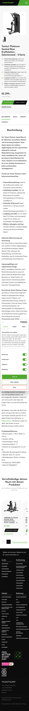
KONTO (17, 602)
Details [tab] (15, 326)
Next (9, 542)
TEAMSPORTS (4, 642)
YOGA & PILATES (5, 613)
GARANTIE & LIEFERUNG (21, 615)
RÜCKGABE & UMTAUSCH (21, 626)
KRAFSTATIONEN (19, 575)
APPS (17, 617)
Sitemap (24, 703)
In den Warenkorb (8, 102)
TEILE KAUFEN (19, 612)
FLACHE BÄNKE (19, 572)
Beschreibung (6, 116)
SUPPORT (4, 611)
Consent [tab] (5, 326)
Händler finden (6, 107)
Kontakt (4, 692)
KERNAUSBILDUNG (6, 628)
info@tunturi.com (7, 690)
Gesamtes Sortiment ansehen (19, 542)
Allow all (14, 376)
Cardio (4, 560)
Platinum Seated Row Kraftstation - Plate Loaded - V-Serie (11, 520)
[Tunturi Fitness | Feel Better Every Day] (8, 2)
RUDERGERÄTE (5, 574)
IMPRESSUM (18, 635)
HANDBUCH (5, 122)
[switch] (25, 359)
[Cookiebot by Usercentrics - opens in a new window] (20, 322)
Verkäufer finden (11, 530)
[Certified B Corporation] (14, 672)
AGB (17, 620)
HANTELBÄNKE (19, 585)
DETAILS (15, 116)
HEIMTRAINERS (5, 563)
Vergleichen (9, 534)
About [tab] (24, 326)
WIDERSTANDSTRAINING (7, 604)
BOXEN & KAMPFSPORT (7, 637)
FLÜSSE (3, 644)
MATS (3, 619)
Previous (4, 542)
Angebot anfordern (20, 102)
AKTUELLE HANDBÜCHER (21, 604)
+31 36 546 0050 (6, 688)
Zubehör (4, 593)
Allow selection (14, 382)
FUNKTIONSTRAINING (6, 597)
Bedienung (19, 593)
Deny (14, 387)
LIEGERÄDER (4, 566)
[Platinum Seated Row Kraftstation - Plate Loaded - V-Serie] (11, 506)
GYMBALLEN (4, 616)
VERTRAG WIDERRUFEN (21, 597)
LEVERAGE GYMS (20, 570)
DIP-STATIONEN (19, 563)
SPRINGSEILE (4, 634)
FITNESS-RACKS (19, 588)
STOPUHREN (4, 599)
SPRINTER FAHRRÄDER (6, 571)
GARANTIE (23, 116)
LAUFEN (3, 639)
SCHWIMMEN (4, 647)
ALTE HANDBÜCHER (20, 607)
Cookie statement (16, 703)
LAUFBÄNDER (5, 576)
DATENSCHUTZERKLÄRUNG (22, 638)
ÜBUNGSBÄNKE (19, 583)
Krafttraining (20, 560)
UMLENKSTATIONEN (20, 580)
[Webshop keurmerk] (14, 664)
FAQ (17, 599)
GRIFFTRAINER (5, 625)
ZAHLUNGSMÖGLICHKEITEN (22, 629)
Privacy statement (6, 703)
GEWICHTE (4, 602)
